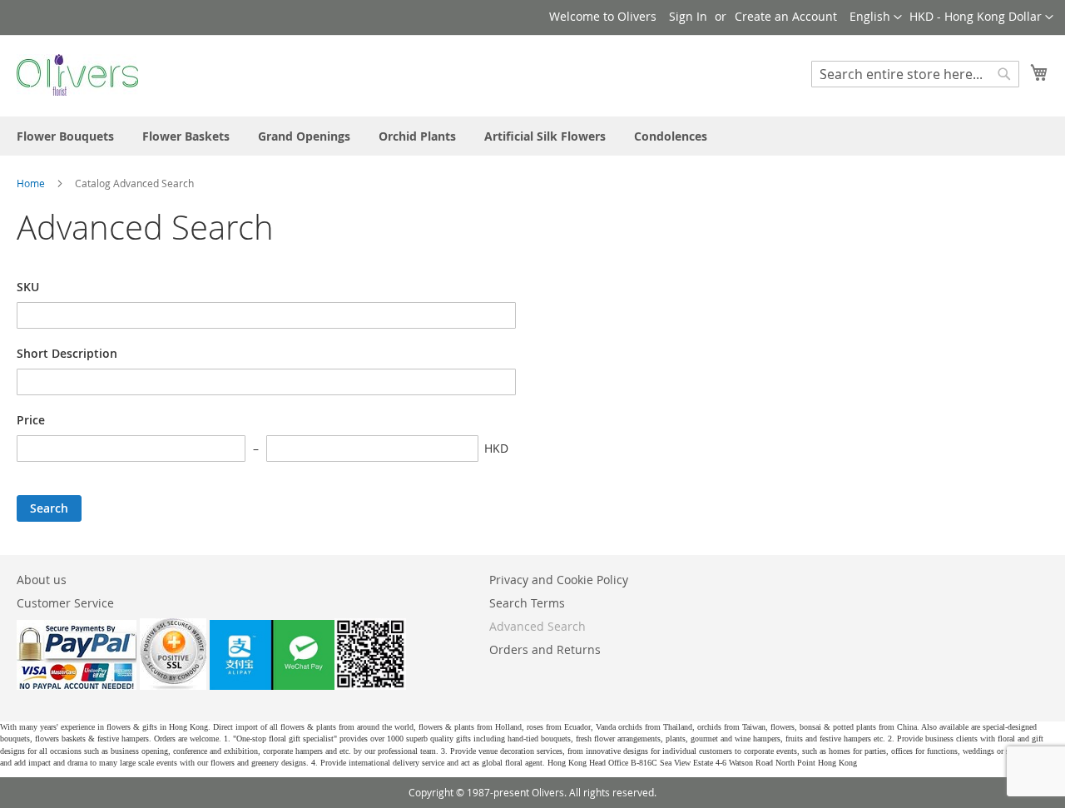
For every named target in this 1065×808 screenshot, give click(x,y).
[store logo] (77, 75)
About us (42, 579)
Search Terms (527, 603)
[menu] (532, 136)
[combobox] (915, 74)
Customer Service (65, 603)
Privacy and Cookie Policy (558, 579)
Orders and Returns (545, 649)
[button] (981, 17)
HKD (496, 448)
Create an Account (786, 16)
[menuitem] (65, 136)
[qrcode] (308, 685)
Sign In (688, 16)
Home (32, 183)
